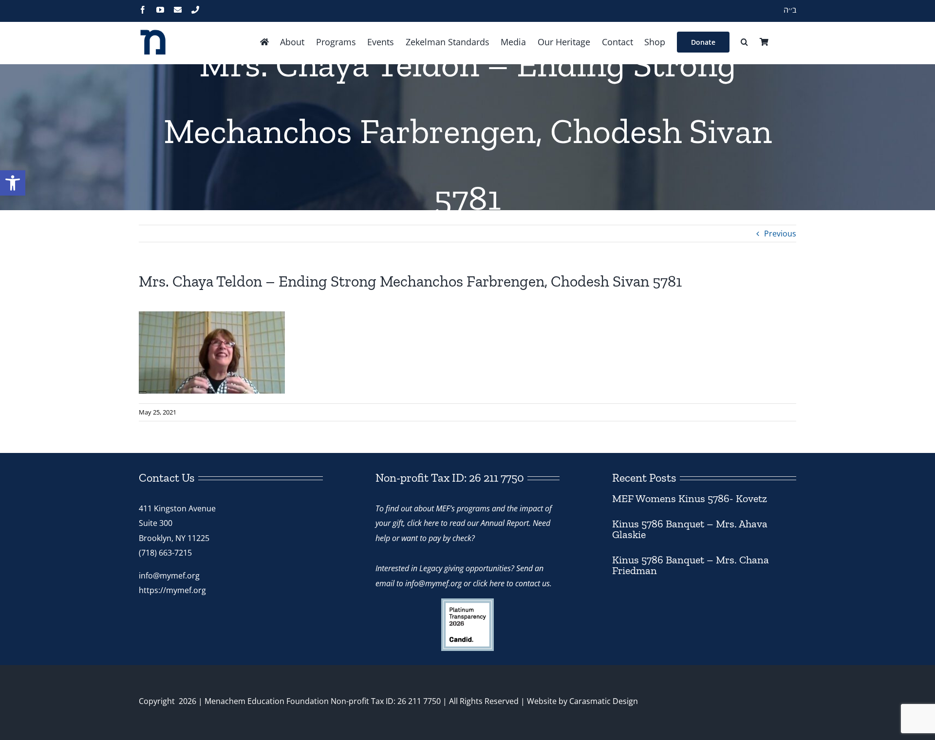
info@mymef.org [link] (169, 575)
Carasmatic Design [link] (603, 701)
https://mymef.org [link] (172, 590)
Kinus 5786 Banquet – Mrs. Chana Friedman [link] (690, 565)
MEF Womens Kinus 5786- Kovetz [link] (689, 498)
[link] (12, 183)
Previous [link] (780, 233)
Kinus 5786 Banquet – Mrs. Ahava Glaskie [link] (689, 529)
